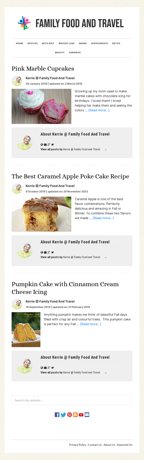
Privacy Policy (77, 444)
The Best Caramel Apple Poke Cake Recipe (70, 176)
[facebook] (57, 414)
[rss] (75, 414)
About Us (109, 444)
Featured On (124, 444)
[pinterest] (69, 414)
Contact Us (95, 444)
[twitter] (63, 414)
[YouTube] (81, 414)
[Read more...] (99, 110)
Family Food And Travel (72, 22)
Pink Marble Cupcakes (43, 68)
